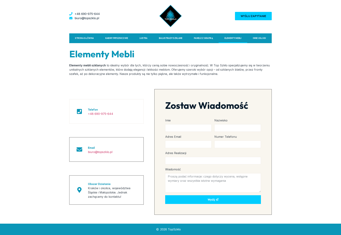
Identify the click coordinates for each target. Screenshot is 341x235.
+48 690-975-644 (100, 114)
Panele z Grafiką (203, 38)
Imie (168, 120)
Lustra (144, 38)
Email (91, 147)
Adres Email (173, 136)
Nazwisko (221, 120)
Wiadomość (173, 169)
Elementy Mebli (233, 38)
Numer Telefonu (225, 136)
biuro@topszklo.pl (100, 152)
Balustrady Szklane (170, 38)
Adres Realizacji (175, 153)
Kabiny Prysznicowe (116, 38)
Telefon (93, 109)
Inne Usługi (259, 38)
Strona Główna (84, 38)
